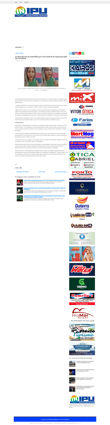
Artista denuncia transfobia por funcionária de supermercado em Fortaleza (41, 57)
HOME (17, 53)
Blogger (67, 419)
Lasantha (50, 423)
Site (21, 2)
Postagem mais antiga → (61, 171)
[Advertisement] (55, 32)
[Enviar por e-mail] (16, 168)
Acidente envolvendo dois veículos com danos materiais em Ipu (85, 362)
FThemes (36, 423)
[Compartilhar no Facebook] (21, 168)
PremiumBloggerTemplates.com (60, 423)
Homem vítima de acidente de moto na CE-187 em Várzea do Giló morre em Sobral (44, 180)
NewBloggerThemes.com (75, 423)
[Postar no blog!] (17, 168)
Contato (26, 2)
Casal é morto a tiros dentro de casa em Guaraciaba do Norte (85, 370)
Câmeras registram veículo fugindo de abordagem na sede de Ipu (85, 378)
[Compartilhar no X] (19, 168)
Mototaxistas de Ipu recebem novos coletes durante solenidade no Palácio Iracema (85, 387)
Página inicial (18, 47)
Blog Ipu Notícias (54, 419)
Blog (16, 2)
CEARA (21, 53)
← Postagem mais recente (22, 171)
